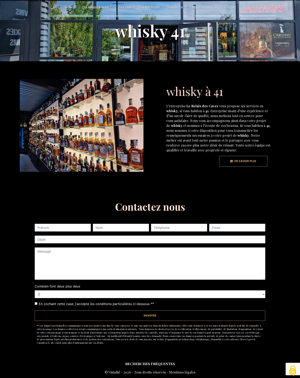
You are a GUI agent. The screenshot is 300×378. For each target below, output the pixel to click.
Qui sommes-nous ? (96, 7)
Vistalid (114, 372)
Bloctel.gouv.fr (247, 339)
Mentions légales (181, 372)
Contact (230, 7)
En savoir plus (245, 161)
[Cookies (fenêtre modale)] (293, 371)
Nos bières (175, 7)
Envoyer (150, 315)
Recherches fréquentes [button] (150, 363)
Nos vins (125, 7)
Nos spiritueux (149, 7)
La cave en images (203, 7)
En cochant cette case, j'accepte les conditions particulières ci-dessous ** (96, 304)
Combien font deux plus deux (57, 286)
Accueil (69, 7)
